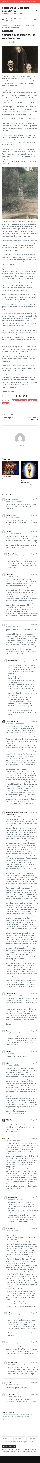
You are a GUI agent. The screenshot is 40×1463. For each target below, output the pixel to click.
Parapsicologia (18, 25)
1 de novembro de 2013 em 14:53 (15, 1230)
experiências (15, 400)
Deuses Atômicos (6, 477)
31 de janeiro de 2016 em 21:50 (14, 1384)
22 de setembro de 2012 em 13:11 (15, 1053)
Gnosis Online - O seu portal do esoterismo (16, 9)
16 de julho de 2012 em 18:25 (14, 1033)
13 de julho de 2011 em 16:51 (13, 576)
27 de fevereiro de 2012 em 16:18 (15, 723)
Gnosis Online (12, 554)
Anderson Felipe (11, 1228)
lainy (7, 1063)
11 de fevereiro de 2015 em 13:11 (16, 1364)
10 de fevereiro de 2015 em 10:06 (15, 1344)
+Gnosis (8, 20)
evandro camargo (12, 499)
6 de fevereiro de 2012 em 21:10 (14, 626)
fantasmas (24, 400)
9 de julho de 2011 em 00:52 (14, 517)
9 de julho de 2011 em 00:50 (14, 501)
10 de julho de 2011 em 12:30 (16, 556)
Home (4, 25)
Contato (26, 18)
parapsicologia (32, 400)
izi (6, 625)
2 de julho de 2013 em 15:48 (16, 1199)
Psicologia (10, 25)
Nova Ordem (10, 1394)
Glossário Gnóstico (12, 18)
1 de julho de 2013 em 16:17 (13, 1140)
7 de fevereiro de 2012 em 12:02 (17, 662)
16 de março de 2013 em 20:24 (14, 1122)
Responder (34, 499)
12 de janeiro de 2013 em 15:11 (14, 1065)
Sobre (21, 18)
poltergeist (6, 403)
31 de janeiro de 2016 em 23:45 (14, 1396)
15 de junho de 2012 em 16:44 (14, 995)
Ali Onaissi (20, 445)
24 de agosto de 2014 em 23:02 (17, 1315)
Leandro (9, 1383)
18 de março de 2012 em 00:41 (14, 816)
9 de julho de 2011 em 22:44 (13, 533)
